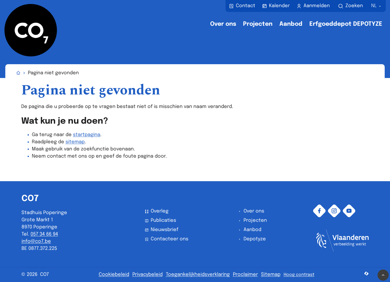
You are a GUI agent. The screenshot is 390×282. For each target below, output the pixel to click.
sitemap (75, 142)
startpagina (86, 134)
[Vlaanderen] (342, 250)
